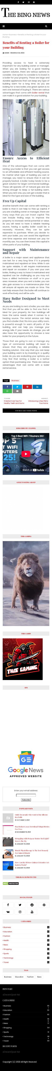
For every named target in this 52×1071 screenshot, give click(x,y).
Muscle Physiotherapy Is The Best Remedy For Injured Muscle (31, 851)
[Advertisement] (26, 718)
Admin (6, 53)
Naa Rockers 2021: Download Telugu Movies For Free (32, 827)
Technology (26, 958)
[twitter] (23, 2)
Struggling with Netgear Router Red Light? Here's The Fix (32, 839)
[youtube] (32, 912)
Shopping (26, 949)
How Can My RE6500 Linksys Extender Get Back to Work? (32, 863)
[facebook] (18, 2)
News (26, 945)
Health (26, 940)
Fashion (26, 936)
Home (5, 34)
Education (26, 932)
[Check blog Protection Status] (11, 884)
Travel (26, 962)
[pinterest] (33, 2)
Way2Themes (17, 1067)
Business (12, 34)
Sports (26, 953)
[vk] (8, 912)
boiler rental (38, 92)
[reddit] (32, 905)
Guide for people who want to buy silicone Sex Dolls (31, 815)
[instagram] (29, 2)
